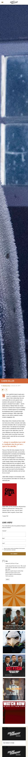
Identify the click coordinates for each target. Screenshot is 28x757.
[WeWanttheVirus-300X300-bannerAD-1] (14, 608)
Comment (4, 531)
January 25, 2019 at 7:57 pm (11, 563)
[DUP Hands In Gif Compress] (14, 678)
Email (3, 543)
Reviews (5, 728)
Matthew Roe (6, 386)
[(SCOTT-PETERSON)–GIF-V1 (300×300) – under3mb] (14, 655)
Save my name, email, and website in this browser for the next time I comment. (14, 549)
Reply (7, 579)
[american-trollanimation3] (14, 631)
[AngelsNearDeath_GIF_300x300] (14, 702)
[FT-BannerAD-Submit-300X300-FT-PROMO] (14, 585)
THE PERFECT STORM (8, 743)
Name (3, 538)
